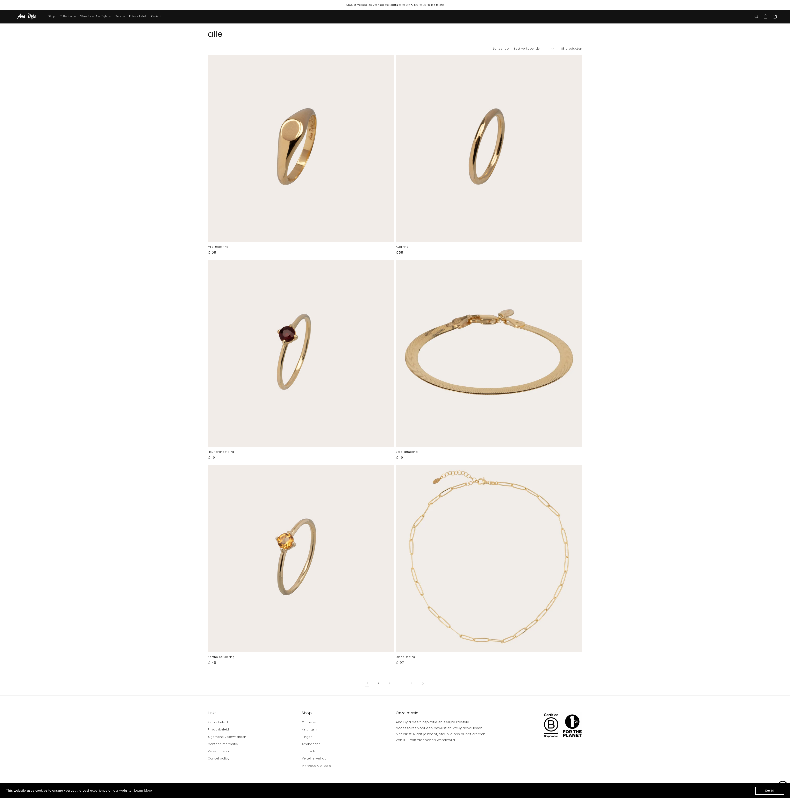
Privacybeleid (218, 729)
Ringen (307, 737)
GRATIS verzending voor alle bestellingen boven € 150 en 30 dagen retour (395, 4)
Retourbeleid (218, 722)
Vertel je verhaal (314, 758)
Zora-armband (407, 452)
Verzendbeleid (219, 751)
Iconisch (308, 751)
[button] (67, 16)
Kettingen (309, 729)
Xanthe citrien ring (221, 657)
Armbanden (311, 744)
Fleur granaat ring (221, 452)
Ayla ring (402, 247)
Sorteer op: (501, 49)
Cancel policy (219, 758)
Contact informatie (223, 744)
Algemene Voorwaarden (227, 737)
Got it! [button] (770, 790)
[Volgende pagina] (422, 683)
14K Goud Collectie (316, 766)
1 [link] (367, 683)
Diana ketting (405, 657)
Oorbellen (309, 722)
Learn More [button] (143, 790)
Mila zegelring (218, 247)
